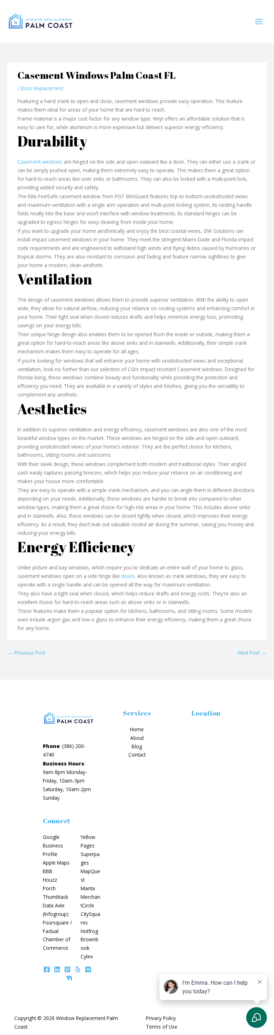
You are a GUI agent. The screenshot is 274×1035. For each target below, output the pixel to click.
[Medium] (88, 969)
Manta (88, 888)
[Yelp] (78, 969)
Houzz (50, 879)
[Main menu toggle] (259, 21)
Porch (49, 888)
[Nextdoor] (69, 978)
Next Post (252, 652)
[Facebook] (47, 969)
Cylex (87, 956)
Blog (137, 746)
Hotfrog (89, 931)
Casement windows (39, 161)
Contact (137, 754)
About (137, 737)
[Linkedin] (57, 969)
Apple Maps (56, 862)
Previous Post (26, 652)
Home (137, 729)
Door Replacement (42, 88)
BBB (47, 871)
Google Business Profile (53, 845)
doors (128, 576)
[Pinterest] (67, 969)
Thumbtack (55, 896)
